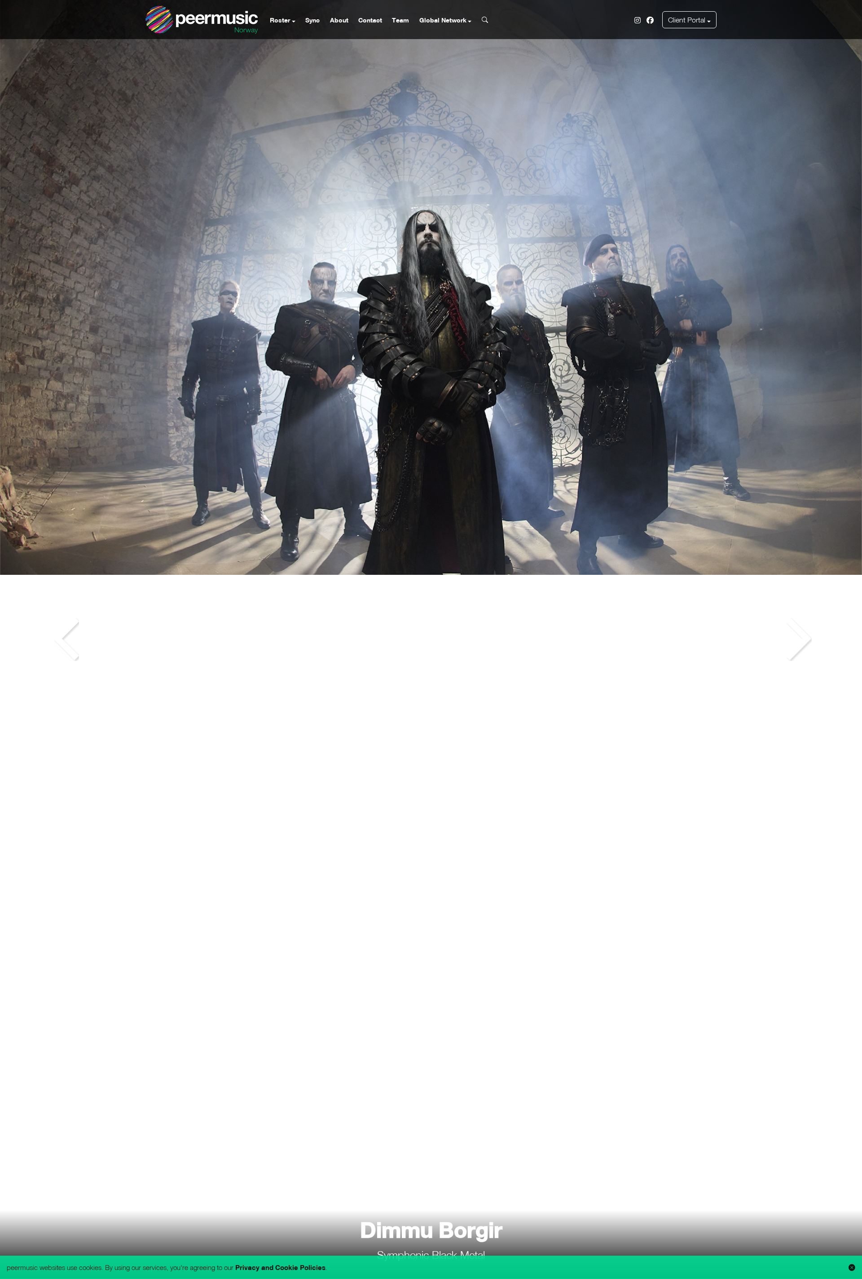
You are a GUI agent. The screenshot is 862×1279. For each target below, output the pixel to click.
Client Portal (686, 19)
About (339, 20)
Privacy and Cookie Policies (280, 1267)
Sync (312, 20)
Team (400, 20)
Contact (370, 20)
